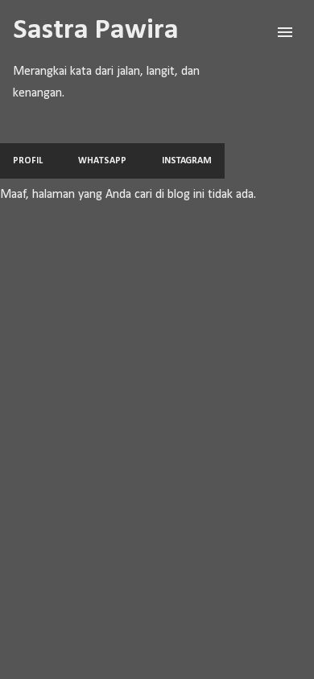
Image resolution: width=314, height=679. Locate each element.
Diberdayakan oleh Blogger (167, 656)
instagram (187, 161)
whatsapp (102, 161)
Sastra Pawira (96, 30)
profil (28, 161)
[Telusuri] (252, 32)
